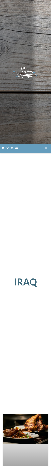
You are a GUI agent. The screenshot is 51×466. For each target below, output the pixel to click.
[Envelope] (16, 148)
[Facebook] (3, 148)
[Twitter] (7, 148)
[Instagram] (12, 148)
